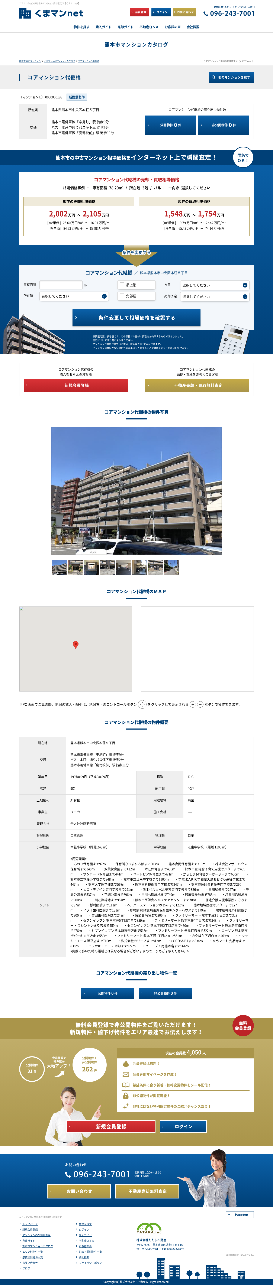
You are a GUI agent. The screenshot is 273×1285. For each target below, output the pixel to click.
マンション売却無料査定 (36, 1235)
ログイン (84, 1229)
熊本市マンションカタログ (37, 1246)
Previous (45, 491)
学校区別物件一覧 (32, 1257)
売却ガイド (28, 1240)
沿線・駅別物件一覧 (90, 1251)
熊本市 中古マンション (30, 61)
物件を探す (85, 1224)
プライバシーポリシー (92, 1263)
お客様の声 (85, 1246)
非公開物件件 (224, 124)
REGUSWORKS (247, 1255)
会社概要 (84, 1257)
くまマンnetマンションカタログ (59, 61)
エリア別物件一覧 (32, 1251)
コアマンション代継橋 (88, 61)
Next (228, 491)
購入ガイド (85, 1235)
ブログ (26, 1268)
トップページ (30, 1224)
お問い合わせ (30, 1263)
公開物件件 (170, 124)
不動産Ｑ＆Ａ (86, 1240)
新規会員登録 (30, 1229)
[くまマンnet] (51, 15)
